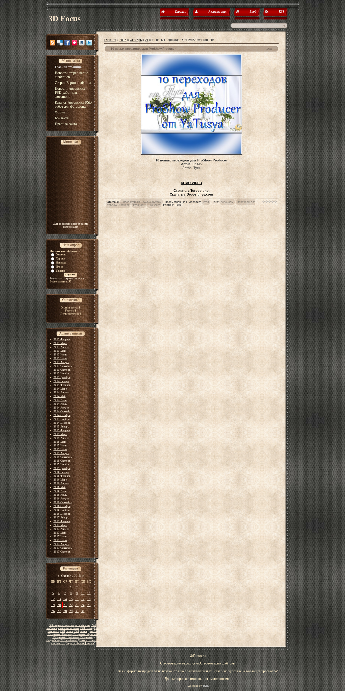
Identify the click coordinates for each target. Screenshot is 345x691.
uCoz (206, 685)
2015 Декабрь (62, 468)
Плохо (60, 266)
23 (77, 605)
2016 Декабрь (62, 513)
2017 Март (60, 525)
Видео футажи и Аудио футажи (141, 201)
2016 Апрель (61, 483)
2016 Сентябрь (63, 502)
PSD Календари (89, 628)
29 (71, 611)
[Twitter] (89, 42)
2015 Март (60, 434)
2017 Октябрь (62, 551)
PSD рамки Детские (85, 631)
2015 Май (60, 441)
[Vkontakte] (82, 42)
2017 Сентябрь (63, 547)
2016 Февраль (62, 475)
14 (65, 599)
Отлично (61, 254)
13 (59, 599)
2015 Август (61, 453)
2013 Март (60, 343)
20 (59, 605)
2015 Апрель (61, 437)
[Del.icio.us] (60, 42)
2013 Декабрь (62, 377)
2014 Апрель (61, 392)
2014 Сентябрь (63, 411)
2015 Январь (61, 426)
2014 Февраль (62, 384)
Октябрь (136, 40)
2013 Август (61, 362)
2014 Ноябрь (61, 418)
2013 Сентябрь (63, 365)
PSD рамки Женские (59, 634)
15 (71, 599)
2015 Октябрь (62, 460)
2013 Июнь (60, 354)
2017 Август (61, 543)
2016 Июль (60, 494)
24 (83, 605)
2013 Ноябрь (61, 373)
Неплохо (61, 262)
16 (77, 599)
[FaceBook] (67, 42)
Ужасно (60, 270)
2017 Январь (61, 517)
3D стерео (55, 625)
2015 (123, 40)
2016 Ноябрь (61, 509)
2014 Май (60, 396)
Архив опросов (74, 278)
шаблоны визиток (68, 628)
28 (65, 611)
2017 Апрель (61, 528)
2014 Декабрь (62, 422)
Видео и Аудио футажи (80, 643)
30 (77, 611)
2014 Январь (61, 381)
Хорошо (61, 258)
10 (83, 593)
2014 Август (61, 407)
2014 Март (60, 388)
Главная (110, 40)
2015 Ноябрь (61, 464)
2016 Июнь (60, 490)
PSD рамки (66, 631)
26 (53, 611)
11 (89, 593)
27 (59, 611)
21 (65, 605)
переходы (227, 201)
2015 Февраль (62, 430)
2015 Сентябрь (63, 456)
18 (89, 599)
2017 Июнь (60, 536)
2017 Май (60, 532)
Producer (138, 204)
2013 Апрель (61, 346)
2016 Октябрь (62, 506)
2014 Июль (60, 403)
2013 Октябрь (62, 369)
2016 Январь (61, 471)
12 (53, 599)
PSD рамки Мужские (85, 634)
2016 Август (61, 498)
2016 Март (60, 479)
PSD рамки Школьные (66, 637)
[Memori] (74, 42)
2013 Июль (60, 358)
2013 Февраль (62, 339)
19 (53, 605)
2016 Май (60, 487)
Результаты (56, 278)
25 (89, 605)
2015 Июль (60, 449)
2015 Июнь (60, 445)
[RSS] (52, 42)
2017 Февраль (62, 521)
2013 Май (60, 350)
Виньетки (53, 631)
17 (83, 599)
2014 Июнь (60, 399)
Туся (206, 201)
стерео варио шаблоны (76, 625)
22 (71, 605)
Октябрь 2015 (71, 576)
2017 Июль (60, 540)
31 (83, 611)
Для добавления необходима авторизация (70, 225)
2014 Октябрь (62, 415)
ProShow (154, 204)
